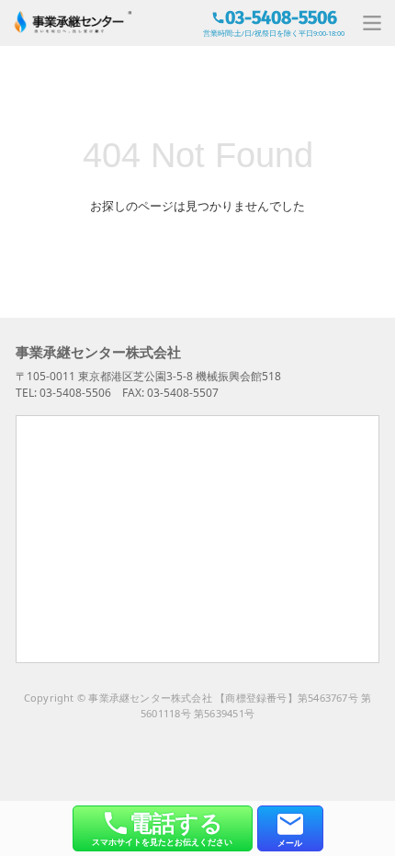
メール (289, 843)
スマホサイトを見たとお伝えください (162, 827)
